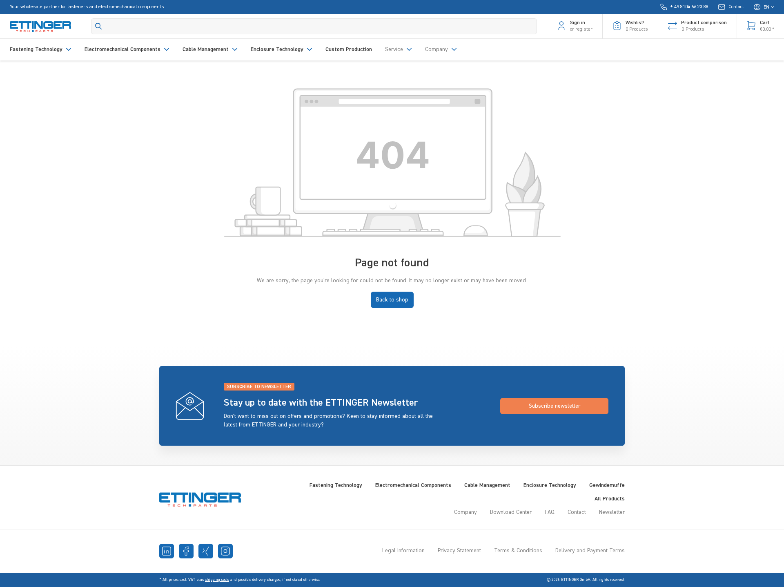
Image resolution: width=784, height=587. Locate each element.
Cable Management (487, 485)
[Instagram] (225, 551)
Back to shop (392, 300)
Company (465, 512)
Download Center (511, 512)
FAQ (550, 512)
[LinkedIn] (166, 551)
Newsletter (612, 512)
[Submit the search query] (98, 26)
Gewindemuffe (607, 485)
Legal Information (403, 551)
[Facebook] (186, 551)
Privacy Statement (459, 551)
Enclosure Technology (549, 485)
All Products (610, 499)
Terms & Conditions (518, 551)
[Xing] (205, 551)
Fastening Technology (336, 485)
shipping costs (217, 580)
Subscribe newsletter (554, 406)
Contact (577, 512)
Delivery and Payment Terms (590, 551)
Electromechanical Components (413, 485)
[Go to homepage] (40, 26)
